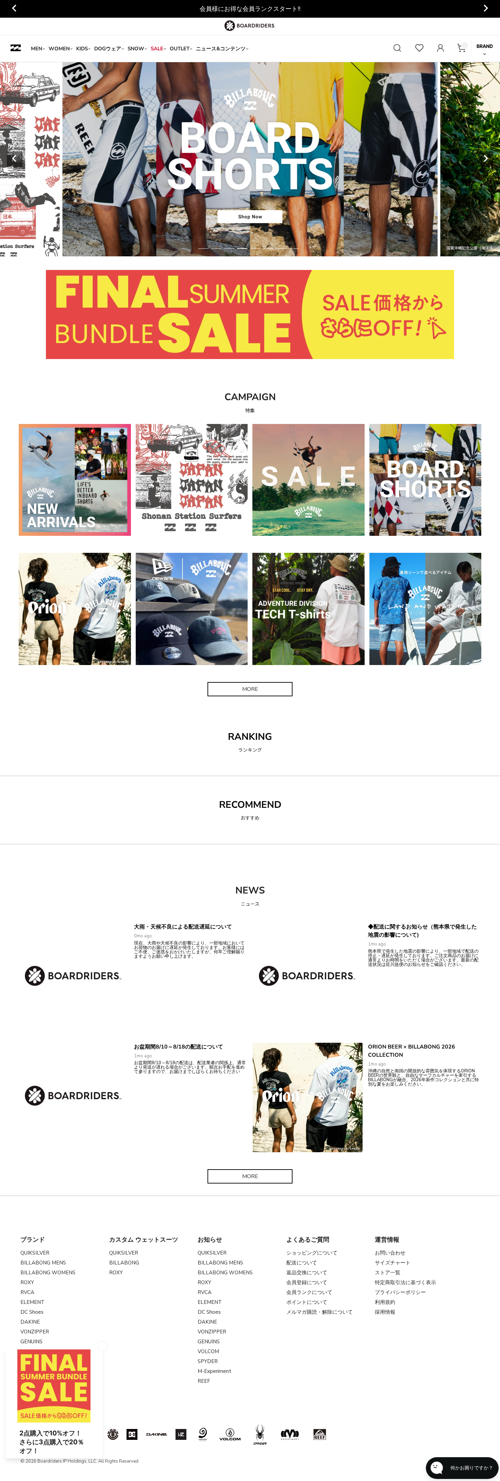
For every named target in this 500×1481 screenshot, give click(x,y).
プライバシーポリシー (400, 1292)
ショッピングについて (311, 1252)
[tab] (203, 248)
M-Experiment (214, 1371)
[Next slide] (485, 159)
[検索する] (397, 48)
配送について (301, 1262)
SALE (157, 48)
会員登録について (306, 1282)
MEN (36, 48)
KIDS (82, 48)
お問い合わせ (390, 1252)
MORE (250, 689)
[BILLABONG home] (16, 48)
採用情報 (385, 1312)
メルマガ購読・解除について (319, 1312)
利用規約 (385, 1302)
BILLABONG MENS (43, 1262)
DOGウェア (107, 48)
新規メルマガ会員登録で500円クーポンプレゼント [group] (250, 9)
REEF (204, 1381)
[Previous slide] (14, 9)
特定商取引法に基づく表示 (405, 1282)
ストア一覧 (387, 1272)
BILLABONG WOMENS (48, 1272)
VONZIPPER (34, 1331)
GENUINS (209, 1341)
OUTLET (179, 48)
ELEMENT (32, 1302)
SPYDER (208, 1361)
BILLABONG (124, 1262)
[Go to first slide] (485, 9)
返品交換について (306, 1272)
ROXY (27, 1282)
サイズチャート (393, 1262)
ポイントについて (306, 1302)
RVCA (27, 1292)
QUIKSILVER (34, 1252)
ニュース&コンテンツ (221, 48)
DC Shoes (32, 1312)
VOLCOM (208, 1351)
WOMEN (59, 48)
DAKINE (30, 1321)
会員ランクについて (309, 1292)
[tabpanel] (250, 159)
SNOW (136, 48)
